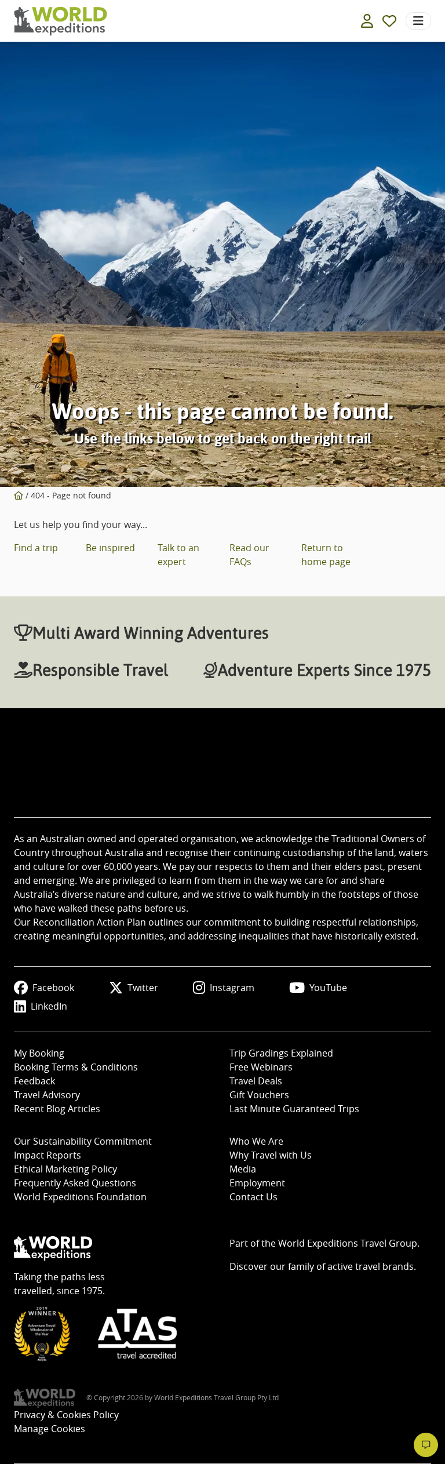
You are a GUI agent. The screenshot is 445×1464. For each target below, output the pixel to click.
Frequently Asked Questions (75, 1183)
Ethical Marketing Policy (65, 1169)
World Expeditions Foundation (80, 1196)
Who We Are (256, 1141)
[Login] (367, 21)
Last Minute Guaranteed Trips (294, 1108)
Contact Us (253, 1196)
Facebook (53, 987)
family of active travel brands (351, 1266)
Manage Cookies (49, 1428)
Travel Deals (255, 1081)
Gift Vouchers (259, 1094)
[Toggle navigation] (418, 21)
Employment (257, 1183)
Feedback (34, 1081)
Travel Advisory (47, 1094)
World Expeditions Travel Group (347, 1243)
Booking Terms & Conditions (76, 1067)
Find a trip (36, 547)
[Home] (18, 495)
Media (242, 1169)
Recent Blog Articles (57, 1108)
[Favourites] (389, 21)
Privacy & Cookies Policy (66, 1414)
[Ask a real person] (426, 1445)
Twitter (142, 987)
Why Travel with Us (270, 1155)
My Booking (39, 1053)
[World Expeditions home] (60, 21)
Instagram (232, 987)
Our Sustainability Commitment (83, 1141)
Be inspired (110, 547)
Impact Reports (47, 1155)
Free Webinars (261, 1067)
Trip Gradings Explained (281, 1053)
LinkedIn (49, 1006)
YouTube (328, 987)
